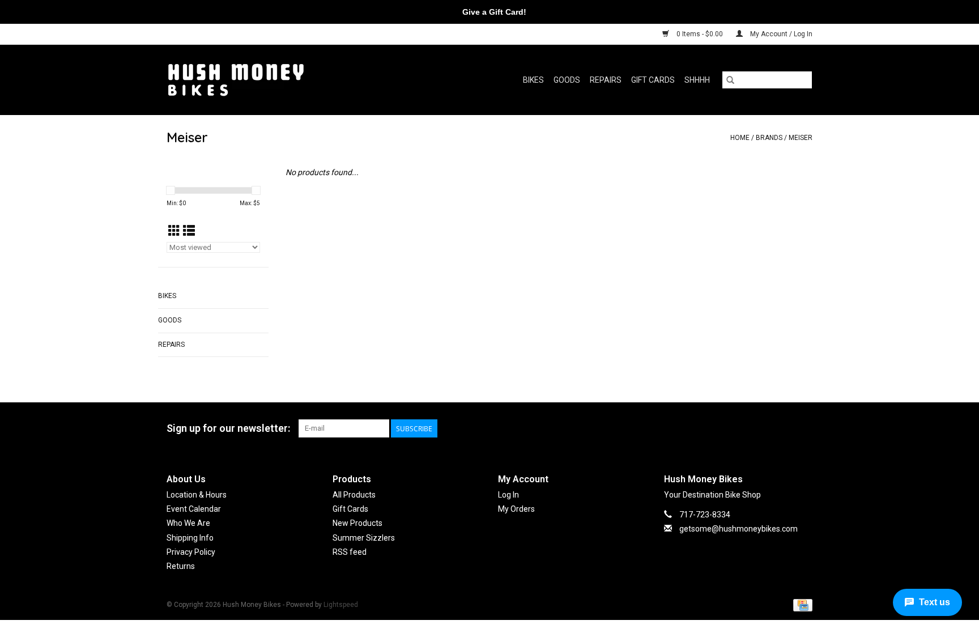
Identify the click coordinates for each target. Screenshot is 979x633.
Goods (567, 79)
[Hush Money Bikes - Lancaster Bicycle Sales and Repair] (270, 79)
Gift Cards (653, 79)
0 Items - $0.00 (700, 34)
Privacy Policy (191, 551)
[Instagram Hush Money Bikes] (803, 428)
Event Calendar (194, 508)
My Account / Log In (780, 34)
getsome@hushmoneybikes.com (738, 528)
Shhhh (697, 79)
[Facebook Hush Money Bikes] (783, 428)
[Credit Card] (800, 605)
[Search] (730, 80)
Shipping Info (190, 537)
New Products (357, 523)
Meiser (800, 138)
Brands (769, 138)
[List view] (189, 231)
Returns (181, 566)
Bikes (533, 79)
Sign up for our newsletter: (228, 428)
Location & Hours (197, 494)
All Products (354, 494)
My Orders (516, 508)
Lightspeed (341, 605)
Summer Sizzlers (364, 537)
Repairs (606, 79)
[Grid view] (174, 231)
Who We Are (188, 523)
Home (740, 138)
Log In (508, 494)
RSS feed (350, 551)
